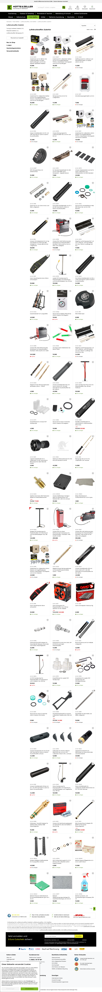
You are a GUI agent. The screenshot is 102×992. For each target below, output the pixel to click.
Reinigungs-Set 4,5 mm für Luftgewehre (60, 96)
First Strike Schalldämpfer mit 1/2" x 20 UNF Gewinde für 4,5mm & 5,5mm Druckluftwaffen (62, 207)
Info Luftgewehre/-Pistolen (59, 961)
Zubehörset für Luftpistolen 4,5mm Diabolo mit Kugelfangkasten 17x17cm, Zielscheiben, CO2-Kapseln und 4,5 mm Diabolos (84, 135)
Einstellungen (10, 989)
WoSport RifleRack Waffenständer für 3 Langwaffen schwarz (39, 861)
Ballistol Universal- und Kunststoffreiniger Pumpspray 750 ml (84, 897)
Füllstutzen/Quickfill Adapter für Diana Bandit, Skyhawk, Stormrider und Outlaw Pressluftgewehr (39, 644)
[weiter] (94, 908)
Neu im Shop (11, 42)
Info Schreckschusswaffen (59, 959)
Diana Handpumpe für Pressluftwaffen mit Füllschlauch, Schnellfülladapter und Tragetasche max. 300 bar (62, 788)
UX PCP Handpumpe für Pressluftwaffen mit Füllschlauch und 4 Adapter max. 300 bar (39, 679)
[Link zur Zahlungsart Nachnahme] (82, 949)
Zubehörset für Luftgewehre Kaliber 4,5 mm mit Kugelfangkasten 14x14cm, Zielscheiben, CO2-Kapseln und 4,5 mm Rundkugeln (39, 98)
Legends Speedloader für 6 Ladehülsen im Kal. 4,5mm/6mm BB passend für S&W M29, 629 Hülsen (39, 461)
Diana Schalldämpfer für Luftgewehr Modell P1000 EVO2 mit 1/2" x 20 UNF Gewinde (84, 788)
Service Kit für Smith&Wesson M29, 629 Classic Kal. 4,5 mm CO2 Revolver (84, 207)
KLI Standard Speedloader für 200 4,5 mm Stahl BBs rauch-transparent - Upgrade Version (62, 171)
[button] (12, 13)
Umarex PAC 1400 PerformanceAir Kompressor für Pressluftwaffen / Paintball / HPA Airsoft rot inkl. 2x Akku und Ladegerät (62, 243)
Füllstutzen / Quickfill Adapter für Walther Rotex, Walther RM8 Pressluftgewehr (39, 825)
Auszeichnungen (56, 980)
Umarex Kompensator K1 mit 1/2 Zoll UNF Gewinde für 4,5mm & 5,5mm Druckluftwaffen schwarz (39, 752)
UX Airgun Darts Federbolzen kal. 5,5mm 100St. (61, 348)
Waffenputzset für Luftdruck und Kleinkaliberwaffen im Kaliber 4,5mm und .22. (84, 60)
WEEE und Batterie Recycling (60, 968)
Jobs (8, 961)
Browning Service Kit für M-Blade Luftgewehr (84, 643)
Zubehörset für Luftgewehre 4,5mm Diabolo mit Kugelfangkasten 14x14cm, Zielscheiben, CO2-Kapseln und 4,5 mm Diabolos (39, 571)
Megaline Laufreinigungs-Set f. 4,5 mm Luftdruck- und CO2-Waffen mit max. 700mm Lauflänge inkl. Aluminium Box (84, 350)
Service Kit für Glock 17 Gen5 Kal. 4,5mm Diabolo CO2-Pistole (38, 714)
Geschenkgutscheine (14, 48)
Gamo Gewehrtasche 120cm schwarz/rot (37, 606)
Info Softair (55, 963)
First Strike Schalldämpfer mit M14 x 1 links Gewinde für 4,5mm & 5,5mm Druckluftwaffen (85, 279)
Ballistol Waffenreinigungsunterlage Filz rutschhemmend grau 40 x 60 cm (62, 897)
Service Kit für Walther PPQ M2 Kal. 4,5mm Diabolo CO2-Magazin (62, 314)
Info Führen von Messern (58, 966)
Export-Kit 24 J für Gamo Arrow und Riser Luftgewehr (39, 206)
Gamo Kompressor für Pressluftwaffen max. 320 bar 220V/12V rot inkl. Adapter (60, 607)
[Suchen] (63, 7)
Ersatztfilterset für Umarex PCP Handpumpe (38, 422)
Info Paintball (55, 965)
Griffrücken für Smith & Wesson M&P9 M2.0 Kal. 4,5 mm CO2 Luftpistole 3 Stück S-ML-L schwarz (62, 752)
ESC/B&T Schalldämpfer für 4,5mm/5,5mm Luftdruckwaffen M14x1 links (83, 423)
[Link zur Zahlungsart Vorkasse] (76, 949)
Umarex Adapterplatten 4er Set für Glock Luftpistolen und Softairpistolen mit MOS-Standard (84, 171)
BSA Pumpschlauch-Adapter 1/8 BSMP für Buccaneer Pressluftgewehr (83, 825)
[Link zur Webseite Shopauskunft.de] (76, 959)
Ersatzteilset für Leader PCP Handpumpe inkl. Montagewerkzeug (82, 679)
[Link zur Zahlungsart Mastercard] (70, 949)
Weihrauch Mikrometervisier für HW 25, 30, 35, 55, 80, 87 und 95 (62, 459)
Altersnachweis (56, 957)
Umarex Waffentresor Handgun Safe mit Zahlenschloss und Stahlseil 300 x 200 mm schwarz (61, 497)
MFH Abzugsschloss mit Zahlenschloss (36, 170)
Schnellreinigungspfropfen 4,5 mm (84, 96)
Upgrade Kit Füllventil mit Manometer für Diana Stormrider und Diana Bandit (84, 752)
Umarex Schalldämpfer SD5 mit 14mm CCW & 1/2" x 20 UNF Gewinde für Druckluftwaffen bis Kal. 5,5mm (84, 571)
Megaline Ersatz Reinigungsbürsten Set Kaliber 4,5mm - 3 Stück (39, 385)
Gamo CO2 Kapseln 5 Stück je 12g (84, 605)
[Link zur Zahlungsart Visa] (64, 949)
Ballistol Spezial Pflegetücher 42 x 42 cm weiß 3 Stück (84, 861)
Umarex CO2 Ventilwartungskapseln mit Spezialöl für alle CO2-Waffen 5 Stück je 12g (62, 825)
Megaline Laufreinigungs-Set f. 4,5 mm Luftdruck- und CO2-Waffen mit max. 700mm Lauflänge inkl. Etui (84, 243)
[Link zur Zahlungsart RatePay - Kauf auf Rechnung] (37, 949)
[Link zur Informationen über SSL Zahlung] (76, 968)
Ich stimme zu (29, 989)
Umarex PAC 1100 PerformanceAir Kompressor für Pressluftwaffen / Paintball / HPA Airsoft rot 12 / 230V (39, 349)
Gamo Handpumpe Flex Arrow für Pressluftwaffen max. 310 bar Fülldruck (84, 386)
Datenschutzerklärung (7, 985)
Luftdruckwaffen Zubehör (15, 25)
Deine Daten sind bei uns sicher (87, 968)
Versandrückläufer (13, 51)
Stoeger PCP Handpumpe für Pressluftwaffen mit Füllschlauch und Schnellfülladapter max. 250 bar (39, 534)
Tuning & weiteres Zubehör (15, 28)
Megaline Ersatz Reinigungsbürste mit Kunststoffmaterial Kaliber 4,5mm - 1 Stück (62, 570)
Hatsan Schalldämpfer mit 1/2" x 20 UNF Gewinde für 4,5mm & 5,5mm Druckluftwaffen (39, 134)
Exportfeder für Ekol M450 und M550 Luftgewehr (83, 714)
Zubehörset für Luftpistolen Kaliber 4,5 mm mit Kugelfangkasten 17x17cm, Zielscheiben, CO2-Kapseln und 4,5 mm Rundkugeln (62, 61)
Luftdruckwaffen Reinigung (15, 33)
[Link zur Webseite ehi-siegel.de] (76, 964)
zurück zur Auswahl (17, 38)
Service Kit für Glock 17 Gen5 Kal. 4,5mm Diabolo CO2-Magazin (61, 422)
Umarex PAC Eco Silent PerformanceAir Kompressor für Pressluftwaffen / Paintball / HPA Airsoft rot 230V (61, 534)
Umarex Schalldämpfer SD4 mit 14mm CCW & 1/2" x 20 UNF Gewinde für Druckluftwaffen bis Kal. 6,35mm (61, 387)
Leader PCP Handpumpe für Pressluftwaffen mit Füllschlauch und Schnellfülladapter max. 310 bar (62, 279)
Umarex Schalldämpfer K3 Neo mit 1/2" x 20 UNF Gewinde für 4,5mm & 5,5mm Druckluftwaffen (39, 788)
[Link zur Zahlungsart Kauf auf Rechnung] (50, 949)
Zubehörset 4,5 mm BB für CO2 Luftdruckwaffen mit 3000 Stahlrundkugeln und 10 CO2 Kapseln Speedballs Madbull (38, 61)
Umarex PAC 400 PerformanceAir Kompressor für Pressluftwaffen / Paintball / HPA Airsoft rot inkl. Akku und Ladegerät (84, 534)
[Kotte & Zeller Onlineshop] (20, 7)
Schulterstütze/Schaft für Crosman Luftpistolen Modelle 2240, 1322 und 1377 (62, 715)
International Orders (57, 978)
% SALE (9, 45)
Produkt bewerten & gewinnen (60, 982)
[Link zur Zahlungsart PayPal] (22, 949)
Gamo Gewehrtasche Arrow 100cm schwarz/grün (39, 278)
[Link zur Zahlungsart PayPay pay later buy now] (31, 949)
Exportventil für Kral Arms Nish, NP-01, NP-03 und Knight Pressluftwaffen (62, 644)
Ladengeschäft (11, 959)
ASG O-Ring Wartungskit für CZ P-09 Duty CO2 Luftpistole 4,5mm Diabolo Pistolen (62, 862)
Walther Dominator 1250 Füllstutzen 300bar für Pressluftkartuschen (39, 496)
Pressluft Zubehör (12, 30)
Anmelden (79, 936)
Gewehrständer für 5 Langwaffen (39, 313)
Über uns (9, 957)
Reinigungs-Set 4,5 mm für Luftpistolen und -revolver (82, 459)
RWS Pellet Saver (79, 313)
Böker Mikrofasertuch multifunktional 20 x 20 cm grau (84, 496)
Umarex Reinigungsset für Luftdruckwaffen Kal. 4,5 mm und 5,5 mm (62, 134)
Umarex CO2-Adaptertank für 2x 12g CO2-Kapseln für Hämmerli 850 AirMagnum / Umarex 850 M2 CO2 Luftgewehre (39, 243)
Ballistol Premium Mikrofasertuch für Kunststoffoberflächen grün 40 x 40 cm (39, 897)
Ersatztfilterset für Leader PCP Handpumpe (61, 678)
